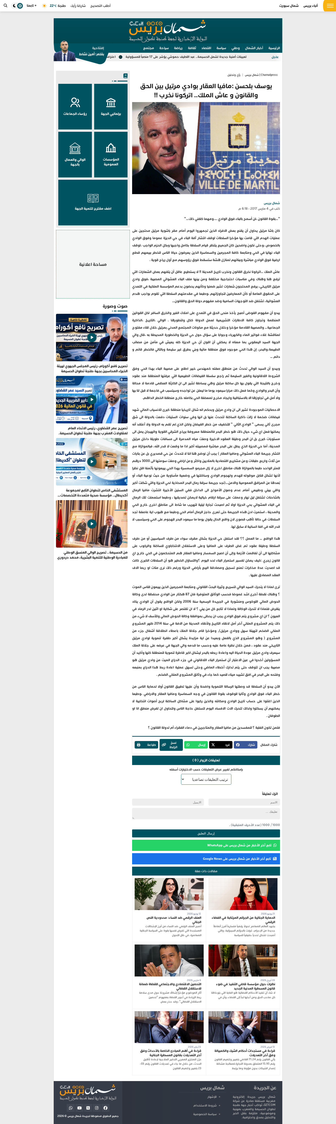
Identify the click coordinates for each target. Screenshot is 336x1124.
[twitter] (88, 1108)
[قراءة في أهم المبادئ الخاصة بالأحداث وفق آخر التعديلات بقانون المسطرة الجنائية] (169, 1013)
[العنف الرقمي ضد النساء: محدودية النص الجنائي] (169, 880)
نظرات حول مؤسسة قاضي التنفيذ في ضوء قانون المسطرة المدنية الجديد (245, 986)
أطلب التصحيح (100, 6)
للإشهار (212, 1097)
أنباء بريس (310, 5)
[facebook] (105, 1108)
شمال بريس (272, 203)
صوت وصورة (115, 306)
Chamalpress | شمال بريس (261, 75)
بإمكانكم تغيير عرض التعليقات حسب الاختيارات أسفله (206, 769)
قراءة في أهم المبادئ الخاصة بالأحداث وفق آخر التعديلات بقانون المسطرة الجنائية (170, 1053)
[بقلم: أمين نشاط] (79, 52)
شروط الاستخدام (205, 1105)
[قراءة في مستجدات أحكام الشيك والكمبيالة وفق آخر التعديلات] (242, 1013)
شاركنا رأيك (78, 6)
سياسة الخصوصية (205, 1114)
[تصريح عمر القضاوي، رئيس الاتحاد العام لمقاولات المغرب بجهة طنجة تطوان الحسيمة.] (92, 406)
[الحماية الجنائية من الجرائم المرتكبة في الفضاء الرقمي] (242, 880)
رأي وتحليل (233, 75)
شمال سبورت (289, 5)
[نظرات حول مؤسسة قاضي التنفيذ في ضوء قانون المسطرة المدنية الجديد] (242, 947)
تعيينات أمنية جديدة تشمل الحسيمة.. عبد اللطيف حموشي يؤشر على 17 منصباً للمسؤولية (234, 57)
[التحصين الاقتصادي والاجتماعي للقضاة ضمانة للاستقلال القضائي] (169, 947)
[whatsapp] (71, 1108)
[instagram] (97, 1108)
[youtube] (79, 1108)
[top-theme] (17, 6)
